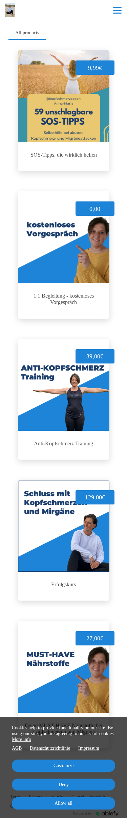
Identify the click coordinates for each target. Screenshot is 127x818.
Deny (64, 784)
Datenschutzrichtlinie (50, 748)
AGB (17, 748)
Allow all (63, 803)
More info (21, 739)
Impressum (88, 748)
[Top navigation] (117, 10)
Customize (63, 765)
